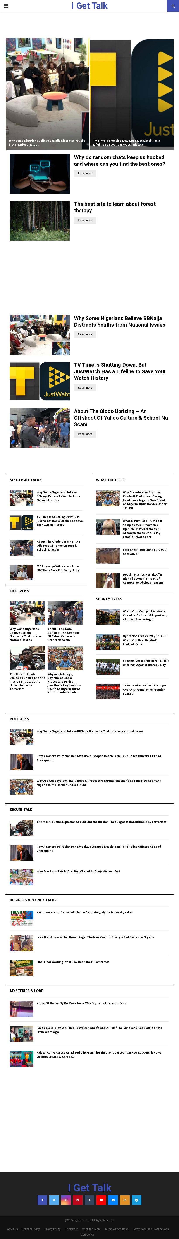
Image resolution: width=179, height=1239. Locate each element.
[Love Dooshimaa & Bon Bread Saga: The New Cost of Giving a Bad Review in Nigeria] (21, 943)
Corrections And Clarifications (151, 1229)
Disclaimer (71, 1229)
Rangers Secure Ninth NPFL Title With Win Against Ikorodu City (146, 662)
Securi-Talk (21, 809)
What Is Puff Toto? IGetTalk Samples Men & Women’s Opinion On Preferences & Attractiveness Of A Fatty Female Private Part (142, 528)
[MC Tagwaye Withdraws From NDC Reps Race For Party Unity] (21, 572)
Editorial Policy (31, 1229)
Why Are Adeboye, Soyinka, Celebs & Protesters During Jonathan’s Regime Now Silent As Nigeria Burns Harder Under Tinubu (64, 683)
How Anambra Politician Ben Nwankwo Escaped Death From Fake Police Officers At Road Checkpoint (99, 757)
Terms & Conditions (116, 1229)
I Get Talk (89, 6)
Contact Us (88, 1234)
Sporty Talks (109, 599)
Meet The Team (91, 1229)
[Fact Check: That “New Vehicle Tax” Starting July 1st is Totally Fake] (21, 918)
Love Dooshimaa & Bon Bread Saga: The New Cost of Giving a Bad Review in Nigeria (95, 937)
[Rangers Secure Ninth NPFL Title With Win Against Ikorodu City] (108, 667)
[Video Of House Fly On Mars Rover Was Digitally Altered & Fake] (21, 1009)
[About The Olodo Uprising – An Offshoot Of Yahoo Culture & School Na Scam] (40, 428)
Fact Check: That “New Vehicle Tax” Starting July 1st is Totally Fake (84, 912)
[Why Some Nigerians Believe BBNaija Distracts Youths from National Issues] (40, 335)
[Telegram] (136, 1200)
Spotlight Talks (26, 480)
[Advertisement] (89, 277)
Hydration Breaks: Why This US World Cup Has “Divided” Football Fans (144, 640)
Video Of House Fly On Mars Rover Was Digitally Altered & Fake (81, 1003)
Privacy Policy (52, 1229)
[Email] (113, 1200)
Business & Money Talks (33, 900)
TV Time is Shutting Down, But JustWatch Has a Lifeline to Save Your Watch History (126, 142)
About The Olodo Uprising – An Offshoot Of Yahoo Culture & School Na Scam (121, 418)
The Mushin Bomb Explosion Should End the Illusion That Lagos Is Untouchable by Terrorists (27, 681)
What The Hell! (110, 480)
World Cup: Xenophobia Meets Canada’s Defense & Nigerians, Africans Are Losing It (145, 615)
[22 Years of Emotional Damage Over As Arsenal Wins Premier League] (108, 691)
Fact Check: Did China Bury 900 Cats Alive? (145, 551)
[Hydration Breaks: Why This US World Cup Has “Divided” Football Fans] (108, 642)
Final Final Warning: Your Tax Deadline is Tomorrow (73, 961)
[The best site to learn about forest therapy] (40, 221)
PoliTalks (19, 719)
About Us (12, 1229)
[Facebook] (42, 1200)
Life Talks (19, 591)
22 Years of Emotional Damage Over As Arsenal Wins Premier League (144, 689)
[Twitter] (54, 1200)
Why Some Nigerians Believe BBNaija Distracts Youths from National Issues (47, 142)
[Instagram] (66, 1200)
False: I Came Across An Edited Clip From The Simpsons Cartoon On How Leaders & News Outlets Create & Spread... (99, 1054)
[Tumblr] (89, 1200)
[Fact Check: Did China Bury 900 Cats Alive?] (108, 556)
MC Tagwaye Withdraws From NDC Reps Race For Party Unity (58, 568)
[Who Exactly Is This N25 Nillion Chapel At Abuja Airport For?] (21, 877)
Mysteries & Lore (26, 991)
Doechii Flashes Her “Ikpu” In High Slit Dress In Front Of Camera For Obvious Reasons (143, 578)
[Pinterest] (78, 1200)
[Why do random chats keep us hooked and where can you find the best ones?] (40, 174)
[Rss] (125, 1200)
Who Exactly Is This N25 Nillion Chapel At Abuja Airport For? (78, 871)
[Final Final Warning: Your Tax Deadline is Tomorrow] (21, 968)
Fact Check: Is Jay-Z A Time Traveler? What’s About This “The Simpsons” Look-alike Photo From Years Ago (99, 1029)
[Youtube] (101, 1200)
